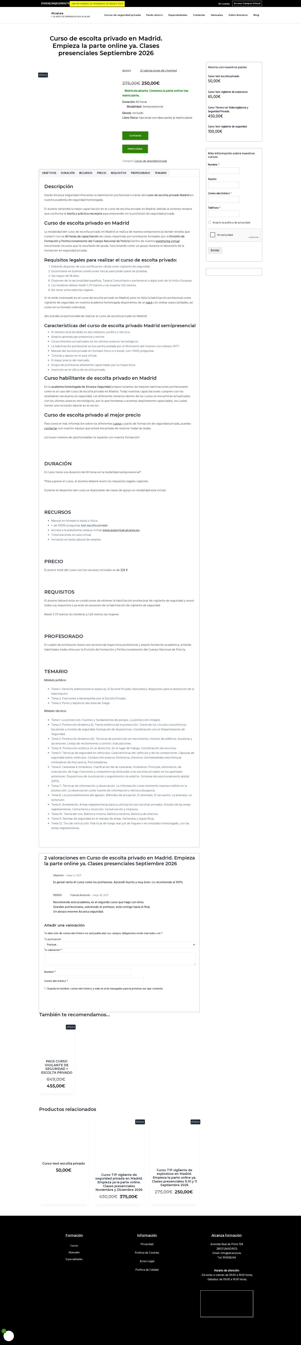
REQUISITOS (118, 173)
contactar (50, 428)
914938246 (229, 1257)
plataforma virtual (168, 241)
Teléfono (214, 208)
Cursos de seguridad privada (150, 161)
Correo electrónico (56, 981)
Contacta (135, 135)
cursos (117, 423)
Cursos (74, 1246)
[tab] (49, 173)
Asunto (212, 179)
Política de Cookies (147, 1253)
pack (149, 302)
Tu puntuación (52, 939)
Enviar (215, 250)
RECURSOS (85, 173)
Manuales (74, 1253)
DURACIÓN (68, 173)
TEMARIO (161, 173)
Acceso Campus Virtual (247, 3)
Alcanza (57, 13)
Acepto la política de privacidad (231, 222)
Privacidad (147, 1244)
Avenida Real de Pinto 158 (226, 1244)
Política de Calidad (147, 1270)
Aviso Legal (147, 1261)
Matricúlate (135, 148)
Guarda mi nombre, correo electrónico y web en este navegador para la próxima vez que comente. (105, 989)
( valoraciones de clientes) (158, 70)
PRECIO (101, 173)
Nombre (50, 972)
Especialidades (74, 1259)
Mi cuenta (224, 3)
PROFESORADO (140, 173)
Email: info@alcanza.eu (227, 1253)
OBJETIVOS (49, 173)
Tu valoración (53, 950)
